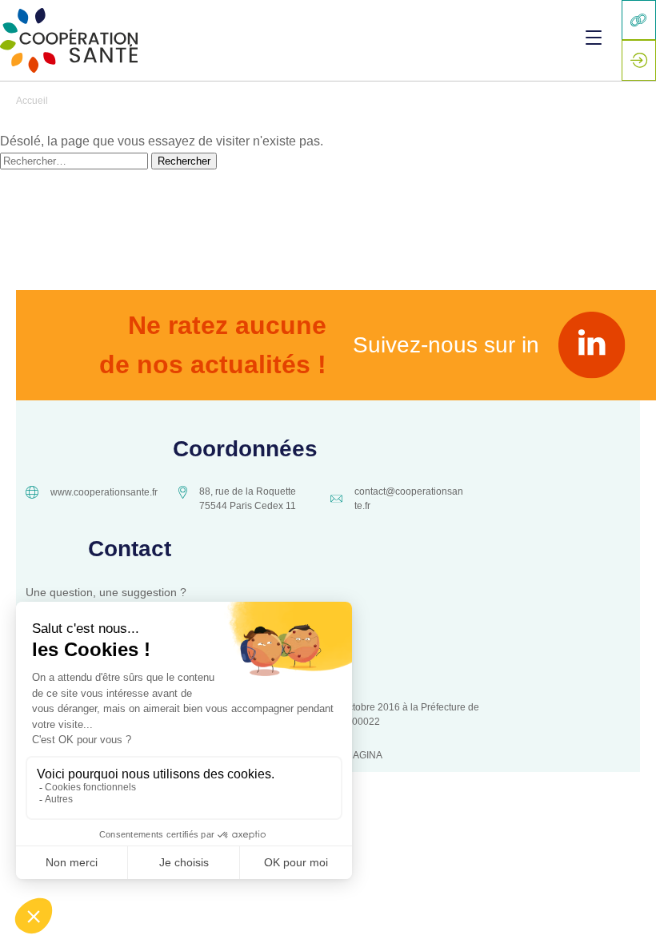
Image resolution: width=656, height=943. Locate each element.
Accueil (32, 100)
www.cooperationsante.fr (104, 492)
